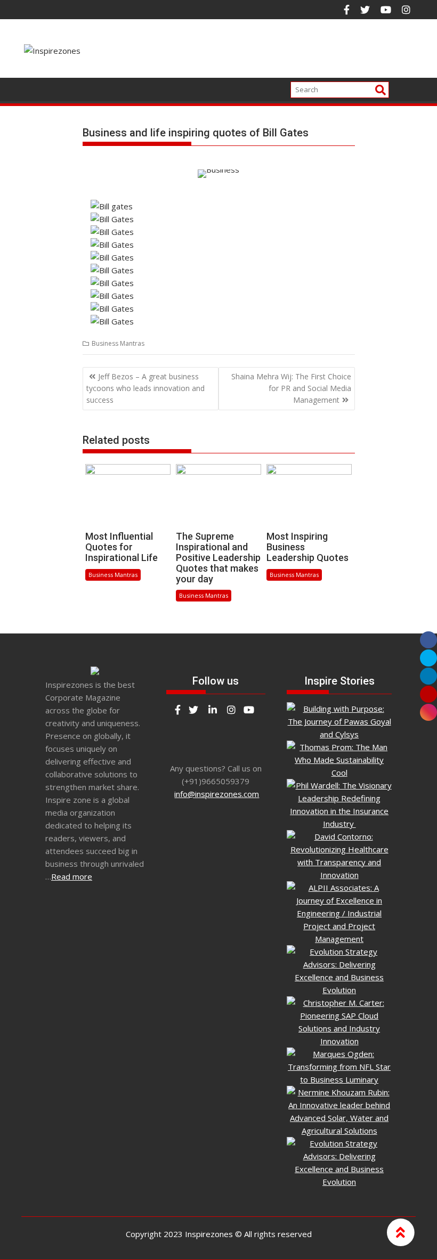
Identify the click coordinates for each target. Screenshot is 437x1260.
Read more (71, 876)
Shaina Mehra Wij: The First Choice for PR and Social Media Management (291, 388)
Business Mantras (118, 343)
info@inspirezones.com (216, 793)
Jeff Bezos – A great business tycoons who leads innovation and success (145, 388)
